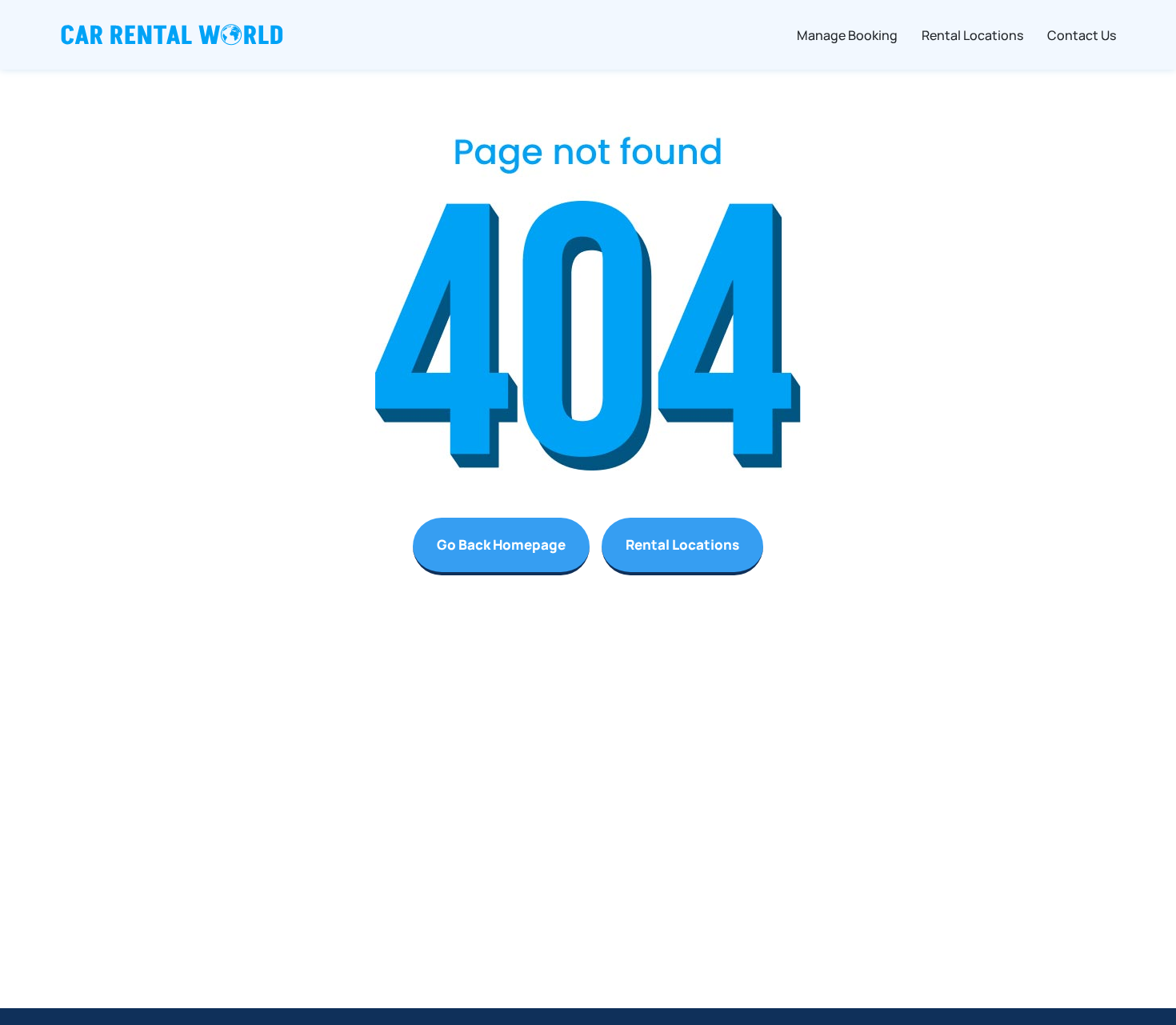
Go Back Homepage (501, 544)
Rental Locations (682, 544)
